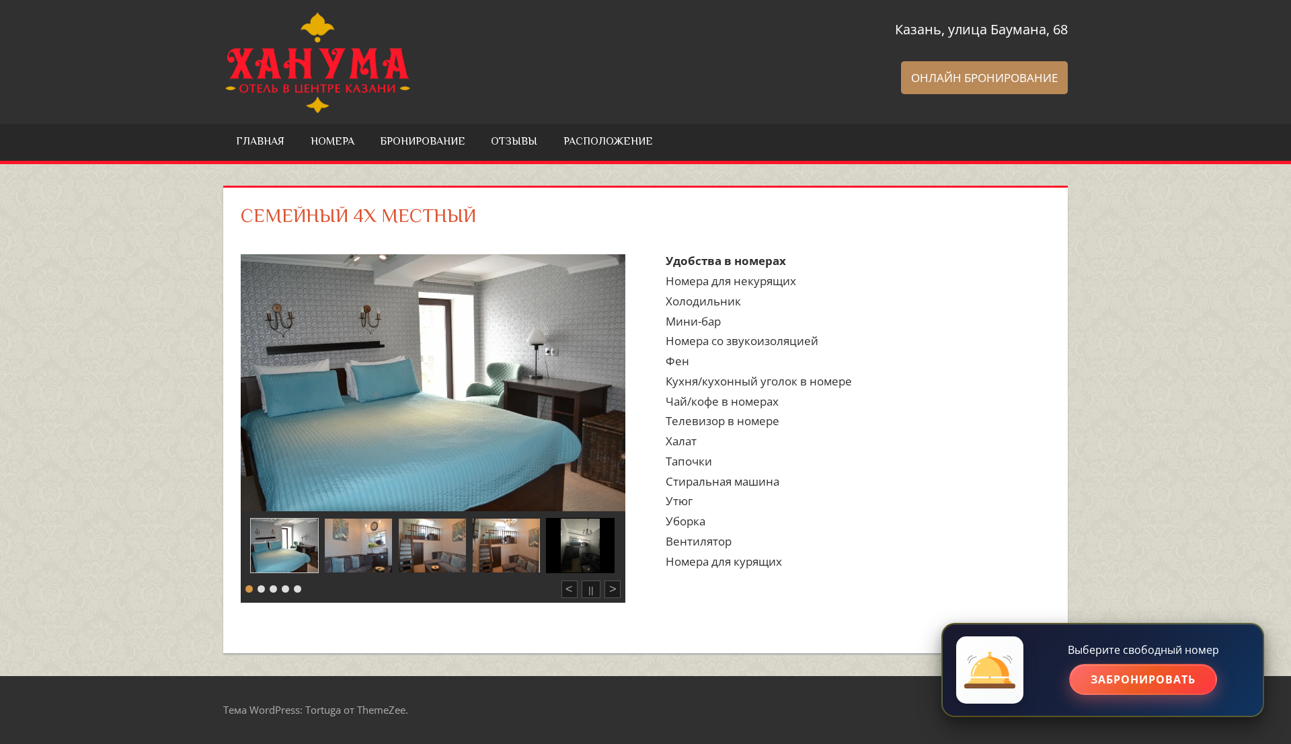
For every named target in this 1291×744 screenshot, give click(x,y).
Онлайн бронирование (984, 77)
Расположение (608, 142)
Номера (332, 142)
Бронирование (422, 142)
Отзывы (514, 142)
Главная (260, 142)
